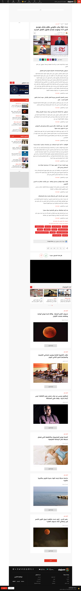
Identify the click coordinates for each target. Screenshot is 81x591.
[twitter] (31, 569)
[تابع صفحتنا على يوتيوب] (48, 60)
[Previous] (34, 287)
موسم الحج (65, 226)
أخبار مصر (57, 24)
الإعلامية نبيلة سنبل (56, 226)
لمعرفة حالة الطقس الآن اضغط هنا (60, 221)
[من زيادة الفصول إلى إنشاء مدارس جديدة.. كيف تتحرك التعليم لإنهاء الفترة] (25, 153)
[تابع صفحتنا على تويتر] (53, 60)
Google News (50, 241)
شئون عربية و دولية (17, 122)
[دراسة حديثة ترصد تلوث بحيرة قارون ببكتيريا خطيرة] (50, 496)
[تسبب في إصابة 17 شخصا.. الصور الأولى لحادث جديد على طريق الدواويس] (25, 105)
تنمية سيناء (52, 232)
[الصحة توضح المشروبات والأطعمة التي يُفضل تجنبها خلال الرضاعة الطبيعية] (50, 455)
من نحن (39, 577)
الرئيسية (66, 24)
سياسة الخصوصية (37, 583)
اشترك (4, 588)
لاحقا (11, 588)
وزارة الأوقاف (47, 229)
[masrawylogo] (62, 569)
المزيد (51, 560)
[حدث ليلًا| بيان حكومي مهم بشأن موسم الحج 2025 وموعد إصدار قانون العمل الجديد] (64, 248)
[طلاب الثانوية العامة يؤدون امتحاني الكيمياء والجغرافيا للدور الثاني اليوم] (50, 373)
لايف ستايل (67, 583)
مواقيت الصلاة (29, 2)
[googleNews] (13, 569)
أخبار (62, 24)
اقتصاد (20, 128)
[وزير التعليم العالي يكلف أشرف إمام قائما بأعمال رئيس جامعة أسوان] (25, 165)
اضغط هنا (57, 93)
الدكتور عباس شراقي (63, 229)
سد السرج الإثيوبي (39, 226)
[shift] (14, 581)
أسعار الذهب (13, 2)
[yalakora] (22, 581)
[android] (50, 569)
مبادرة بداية (47, 226)
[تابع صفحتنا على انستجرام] (50, 60)
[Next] (31, 287)
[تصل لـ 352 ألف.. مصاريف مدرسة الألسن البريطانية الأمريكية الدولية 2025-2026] (25, 147)
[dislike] (41, 255)
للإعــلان (8, 2)
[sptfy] (17, 569)
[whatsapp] (24, 569)
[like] (46, 255)
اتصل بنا (39, 579)
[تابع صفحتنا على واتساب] (45, 60)
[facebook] (33, 569)
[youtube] (26, 569)
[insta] (28, 569)
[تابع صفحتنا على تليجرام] (40, 60)
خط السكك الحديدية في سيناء (42, 232)
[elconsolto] (18, 581)
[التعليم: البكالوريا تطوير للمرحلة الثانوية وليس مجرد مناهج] (25, 159)
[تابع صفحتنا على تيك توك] (43, 60)
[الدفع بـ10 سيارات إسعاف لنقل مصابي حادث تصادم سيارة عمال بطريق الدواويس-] (25, 117)
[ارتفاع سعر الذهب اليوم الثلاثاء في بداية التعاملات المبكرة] (25, 129)
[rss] (15, 569)
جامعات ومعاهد (18, 139)
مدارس (20, 146)
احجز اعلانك (38, 581)
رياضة (68, 581)
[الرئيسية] (72, 1)
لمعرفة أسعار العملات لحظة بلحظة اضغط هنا (58, 223)
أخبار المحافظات (18, 103)
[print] (51, 248)
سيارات (54, 581)
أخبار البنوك (53, 577)
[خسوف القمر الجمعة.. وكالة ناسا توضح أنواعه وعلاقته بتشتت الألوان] (50, 332)
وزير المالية (40, 229)
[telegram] (22, 569)
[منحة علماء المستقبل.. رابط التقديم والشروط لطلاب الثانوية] (25, 141)
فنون (54, 579)
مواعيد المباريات (39, 2)
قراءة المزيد (50, 346)
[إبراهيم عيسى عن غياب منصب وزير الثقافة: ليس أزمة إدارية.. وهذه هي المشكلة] (50, 414)
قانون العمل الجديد (56, 235)
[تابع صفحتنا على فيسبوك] (55, 60)
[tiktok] (19, 569)
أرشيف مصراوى (34, 2)
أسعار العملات (19, 2)
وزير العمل (65, 235)
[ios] (42, 569)
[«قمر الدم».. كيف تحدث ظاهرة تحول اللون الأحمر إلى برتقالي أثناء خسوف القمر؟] (50, 538)
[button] (79, 1)
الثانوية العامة (24, 136)
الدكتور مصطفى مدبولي (62, 232)
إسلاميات (53, 583)
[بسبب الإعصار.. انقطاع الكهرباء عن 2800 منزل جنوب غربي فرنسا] (25, 123)
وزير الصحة (54, 229)
